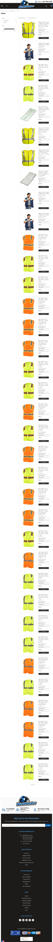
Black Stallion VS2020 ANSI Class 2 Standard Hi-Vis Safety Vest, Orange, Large (43, 660)
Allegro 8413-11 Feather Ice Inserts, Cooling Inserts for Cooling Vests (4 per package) (43, 173)
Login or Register (26, 877)
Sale (26, 910)
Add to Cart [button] (44, 59)
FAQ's (26, 865)
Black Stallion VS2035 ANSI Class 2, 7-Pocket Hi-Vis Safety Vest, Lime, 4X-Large (43, 427)
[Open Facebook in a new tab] (20, 920)
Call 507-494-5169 (27, 841)
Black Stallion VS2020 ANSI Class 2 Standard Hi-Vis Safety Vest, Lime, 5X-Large (43, 639)
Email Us (27, 843)
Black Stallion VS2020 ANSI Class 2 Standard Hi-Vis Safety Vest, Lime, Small (43, 617)
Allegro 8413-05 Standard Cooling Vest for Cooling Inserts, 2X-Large (43, 215)
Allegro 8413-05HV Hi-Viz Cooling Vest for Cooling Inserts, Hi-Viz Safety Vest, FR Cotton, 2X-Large (43, 130)
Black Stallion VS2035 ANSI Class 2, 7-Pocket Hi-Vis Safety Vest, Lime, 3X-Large (43, 257)
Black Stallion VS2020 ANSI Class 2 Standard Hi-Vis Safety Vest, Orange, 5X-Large (43, 554)
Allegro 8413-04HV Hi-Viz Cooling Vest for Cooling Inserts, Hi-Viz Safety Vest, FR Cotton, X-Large (43, 152)
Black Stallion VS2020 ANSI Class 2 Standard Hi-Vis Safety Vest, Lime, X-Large (43, 681)
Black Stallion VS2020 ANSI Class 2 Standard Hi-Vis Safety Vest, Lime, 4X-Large (43, 87)
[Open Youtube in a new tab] (26, 920)
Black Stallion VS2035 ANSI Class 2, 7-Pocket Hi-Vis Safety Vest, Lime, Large (43, 66)
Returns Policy (26, 858)
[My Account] (46, 6)
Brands (26, 907)
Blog (26, 884)
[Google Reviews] (26, 939)
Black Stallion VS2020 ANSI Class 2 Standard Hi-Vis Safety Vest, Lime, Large (43, 596)
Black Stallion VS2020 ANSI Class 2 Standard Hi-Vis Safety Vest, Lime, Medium (43, 575)
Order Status (26, 879)
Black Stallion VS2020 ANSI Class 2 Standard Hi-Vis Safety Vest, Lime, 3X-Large (43, 766)
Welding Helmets (26, 898)
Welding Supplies (26, 900)
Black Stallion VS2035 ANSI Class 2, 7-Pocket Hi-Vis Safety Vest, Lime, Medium (43, 363)
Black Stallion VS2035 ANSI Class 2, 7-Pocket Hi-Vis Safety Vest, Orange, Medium (43, 511)
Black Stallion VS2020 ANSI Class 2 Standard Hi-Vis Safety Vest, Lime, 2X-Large (43, 744)
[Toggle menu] (2, 6)
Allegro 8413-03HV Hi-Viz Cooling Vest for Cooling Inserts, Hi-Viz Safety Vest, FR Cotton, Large (43, 24)
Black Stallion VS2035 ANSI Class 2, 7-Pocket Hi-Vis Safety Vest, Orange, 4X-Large (43, 321)
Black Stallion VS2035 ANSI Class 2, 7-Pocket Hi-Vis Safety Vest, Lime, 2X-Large (43, 469)
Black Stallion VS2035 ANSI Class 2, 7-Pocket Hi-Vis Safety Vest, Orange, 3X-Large (43, 236)
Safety (26, 896)
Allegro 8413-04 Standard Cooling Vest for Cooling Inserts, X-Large (43, 194)
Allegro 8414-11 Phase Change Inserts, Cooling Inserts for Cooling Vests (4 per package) (43, 108)
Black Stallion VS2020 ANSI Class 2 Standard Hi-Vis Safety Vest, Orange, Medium (43, 702)
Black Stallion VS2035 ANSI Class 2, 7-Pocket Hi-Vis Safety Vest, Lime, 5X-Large (43, 384)
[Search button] (7, 6)
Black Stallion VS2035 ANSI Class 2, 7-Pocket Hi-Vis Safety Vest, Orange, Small (43, 406)
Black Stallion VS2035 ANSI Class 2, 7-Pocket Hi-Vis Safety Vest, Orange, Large (43, 300)
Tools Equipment (26, 905)
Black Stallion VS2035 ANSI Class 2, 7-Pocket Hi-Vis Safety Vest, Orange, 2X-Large (43, 490)
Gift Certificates (27, 886)
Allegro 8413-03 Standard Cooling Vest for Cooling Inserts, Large (43, 45)
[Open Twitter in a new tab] (23, 920)
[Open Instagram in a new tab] (33, 920)
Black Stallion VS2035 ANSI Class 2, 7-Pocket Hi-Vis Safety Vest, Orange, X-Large (43, 448)
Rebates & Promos (26, 860)
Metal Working (26, 903)
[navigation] (10, 26)
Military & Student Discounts (26, 862)
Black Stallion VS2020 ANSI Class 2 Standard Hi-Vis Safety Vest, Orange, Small (43, 723)
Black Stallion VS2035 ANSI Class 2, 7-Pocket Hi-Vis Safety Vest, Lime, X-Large (43, 533)
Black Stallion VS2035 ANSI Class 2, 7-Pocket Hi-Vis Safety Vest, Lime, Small (43, 279)
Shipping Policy (27, 855)
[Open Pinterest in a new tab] (30, 920)
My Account (26, 874)
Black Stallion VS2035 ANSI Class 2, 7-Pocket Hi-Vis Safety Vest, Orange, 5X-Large (43, 342)
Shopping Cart (26, 881)
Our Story (26, 853)
